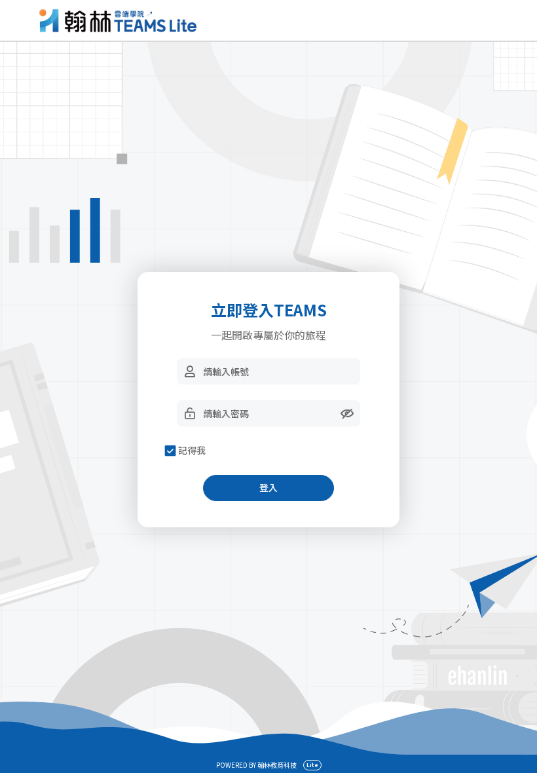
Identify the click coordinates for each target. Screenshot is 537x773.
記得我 (192, 450)
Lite (312, 764)
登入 (268, 487)
